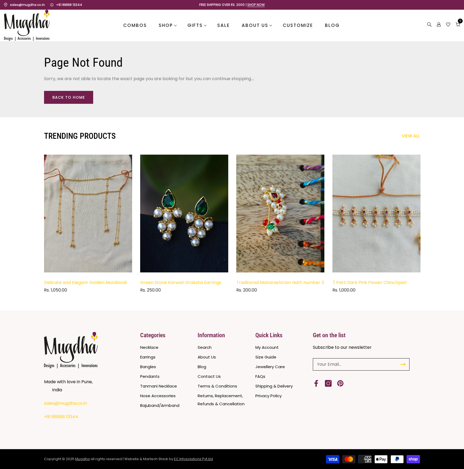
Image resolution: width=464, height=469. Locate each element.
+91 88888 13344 (69, 4)
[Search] (429, 25)
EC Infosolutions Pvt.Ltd (193, 458)
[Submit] (402, 364)
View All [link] (411, 136)
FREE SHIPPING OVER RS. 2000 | (232, 5)
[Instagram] (328, 383)
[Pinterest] (340, 383)
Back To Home (68, 97)
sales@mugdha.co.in (27, 4)
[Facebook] (316, 383)
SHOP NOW (256, 5)
